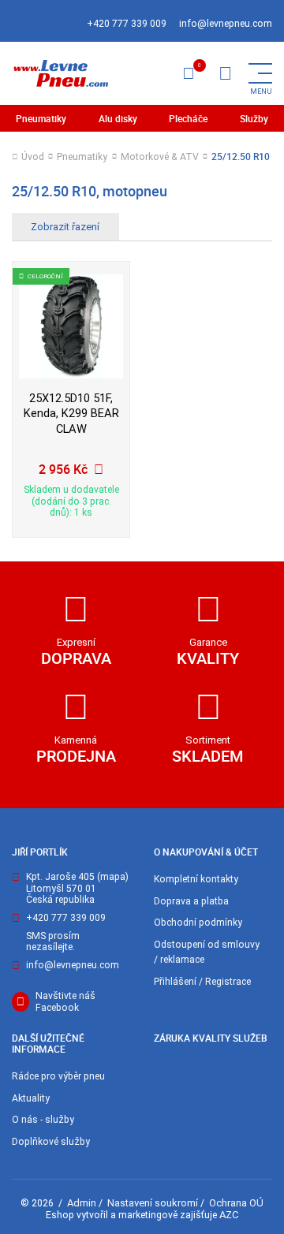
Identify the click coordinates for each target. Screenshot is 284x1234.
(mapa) (113, 876)
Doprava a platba (191, 901)
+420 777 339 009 (126, 23)
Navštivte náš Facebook (65, 1001)
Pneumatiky (41, 118)
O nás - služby (43, 1119)
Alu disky (118, 118)
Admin (81, 1203)
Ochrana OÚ (236, 1203)
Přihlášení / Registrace (202, 981)
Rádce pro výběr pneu (58, 1076)
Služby (254, 118)
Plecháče (188, 118)
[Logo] (60, 73)
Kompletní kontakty (196, 879)
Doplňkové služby (51, 1141)
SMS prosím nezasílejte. (53, 941)
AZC (228, 1215)
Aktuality (31, 1098)
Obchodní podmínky (198, 922)
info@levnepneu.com (225, 23)
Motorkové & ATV (160, 156)
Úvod (32, 156)
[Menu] (224, 73)
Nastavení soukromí (152, 1203)
